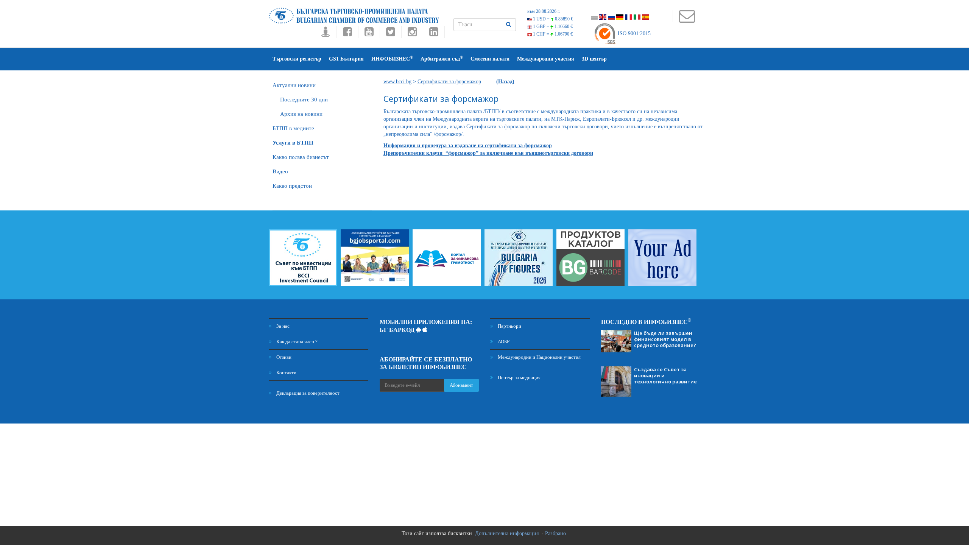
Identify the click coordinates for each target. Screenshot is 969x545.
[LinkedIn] (434, 34)
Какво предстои (292, 186)
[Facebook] (347, 34)
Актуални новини (294, 85)
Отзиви (283, 357)
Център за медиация (519, 377)
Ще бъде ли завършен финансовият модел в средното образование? (665, 339)
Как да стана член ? (296, 341)
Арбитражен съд (442, 58)
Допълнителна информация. (507, 533)
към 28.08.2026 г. (543, 11)
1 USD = (552, 19)
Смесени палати (489, 59)
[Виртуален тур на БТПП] (326, 34)
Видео (280, 171)
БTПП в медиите (293, 128)
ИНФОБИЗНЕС (392, 58)
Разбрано (555, 533)
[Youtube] (369, 34)
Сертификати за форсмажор (449, 81)
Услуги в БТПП (293, 143)
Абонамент (461, 385)
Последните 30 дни (304, 100)
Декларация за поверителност (307, 393)
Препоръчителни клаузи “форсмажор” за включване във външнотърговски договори (488, 153)
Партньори (509, 326)
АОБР (503, 341)
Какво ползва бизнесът (301, 157)
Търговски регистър (297, 59)
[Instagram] (412, 34)
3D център (594, 59)
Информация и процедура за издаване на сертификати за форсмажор (467, 145)
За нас (282, 326)
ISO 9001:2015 (633, 33)
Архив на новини (301, 114)
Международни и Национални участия (539, 357)
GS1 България (346, 59)
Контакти (285, 372)
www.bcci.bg (397, 81)
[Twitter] (390, 34)
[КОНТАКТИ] (687, 20)
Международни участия (545, 59)
